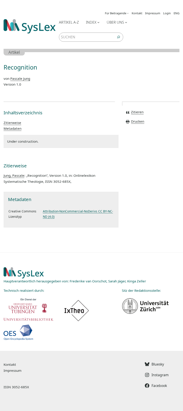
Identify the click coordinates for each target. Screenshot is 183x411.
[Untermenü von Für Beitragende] (128, 13)
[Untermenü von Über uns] (126, 22)
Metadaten (12, 128)
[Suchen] (118, 37)
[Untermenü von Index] (98, 22)
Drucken (137, 121)
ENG (176, 13)
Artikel (14, 52)
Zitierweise (12, 122)
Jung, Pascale (14, 175)
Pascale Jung (20, 78)
